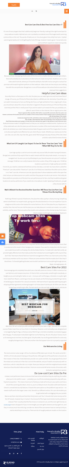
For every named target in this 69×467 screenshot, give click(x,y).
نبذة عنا (42, 446)
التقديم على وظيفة (31, 439)
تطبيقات (7, 463)
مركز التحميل (40, 449)
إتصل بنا (14, 5)
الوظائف (41, 438)
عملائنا (33, 446)
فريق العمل (40, 443)
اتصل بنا (33, 443)
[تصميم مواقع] (4, 463)
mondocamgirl (7, 405)
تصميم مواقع (12, 463)
